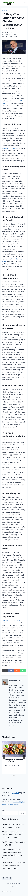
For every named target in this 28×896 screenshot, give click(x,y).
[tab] (12, 775)
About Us (10, 883)
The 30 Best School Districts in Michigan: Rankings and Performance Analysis (13, 865)
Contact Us (17, 883)
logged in (15, 793)
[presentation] (14, 749)
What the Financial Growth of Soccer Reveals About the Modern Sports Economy (12, 834)
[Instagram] (10, 878)
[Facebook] (3, 878)
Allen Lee (8, 765)
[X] (7, 878)
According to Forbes (10, 148)
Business (5, 11)
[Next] (24, 757)
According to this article (11, 460)
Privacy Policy (14, 886)
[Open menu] (24, 3)
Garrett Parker (8, 32)
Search (4, 810)
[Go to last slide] (4, 757)
